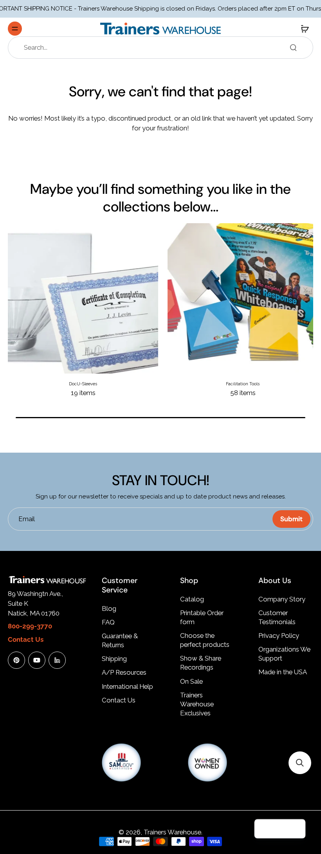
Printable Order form (202, 617)
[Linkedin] (57, 660)
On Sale (191, 681)
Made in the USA (282, 672)
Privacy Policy (278, 635)
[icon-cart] (304, 28)
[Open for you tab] (296, 829)
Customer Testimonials (277, 617)
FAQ (108, 622)
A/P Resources (124, 672)
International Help (127, 686)
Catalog (192, 599)
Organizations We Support (284, 653)
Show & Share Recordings (200, 662)
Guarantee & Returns (120, 640)
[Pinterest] (16, 660)
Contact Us (118, 700)
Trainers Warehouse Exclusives (197, 704)
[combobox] (163, 47)
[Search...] (293, 47)
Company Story (281, 599)
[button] (300, 762)
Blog (109, 608)
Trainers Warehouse (172, 832)
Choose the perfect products (204, 640)
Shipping (114, 659)
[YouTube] (36, 660)
